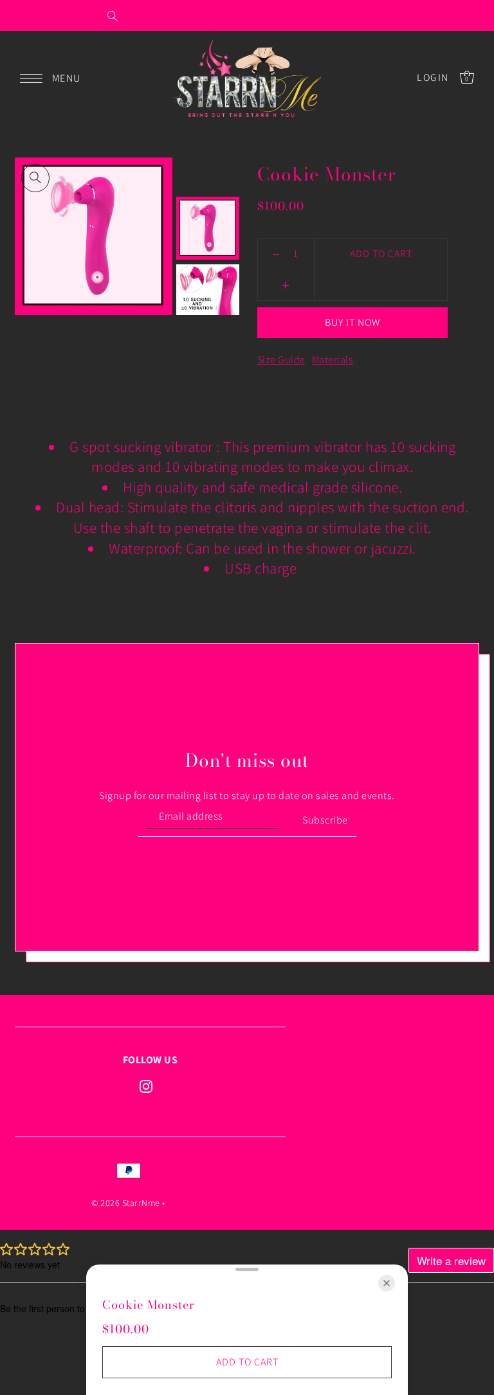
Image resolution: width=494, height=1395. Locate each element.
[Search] (112, 15)
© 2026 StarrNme (125, 1203)
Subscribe (325, 820)
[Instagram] (146, 1086)
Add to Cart (381, 253)
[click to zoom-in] (35, 178)
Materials (333, 359)
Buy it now (352, 322)
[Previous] (195, 174)
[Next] (217, 174)
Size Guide (281, 359)
